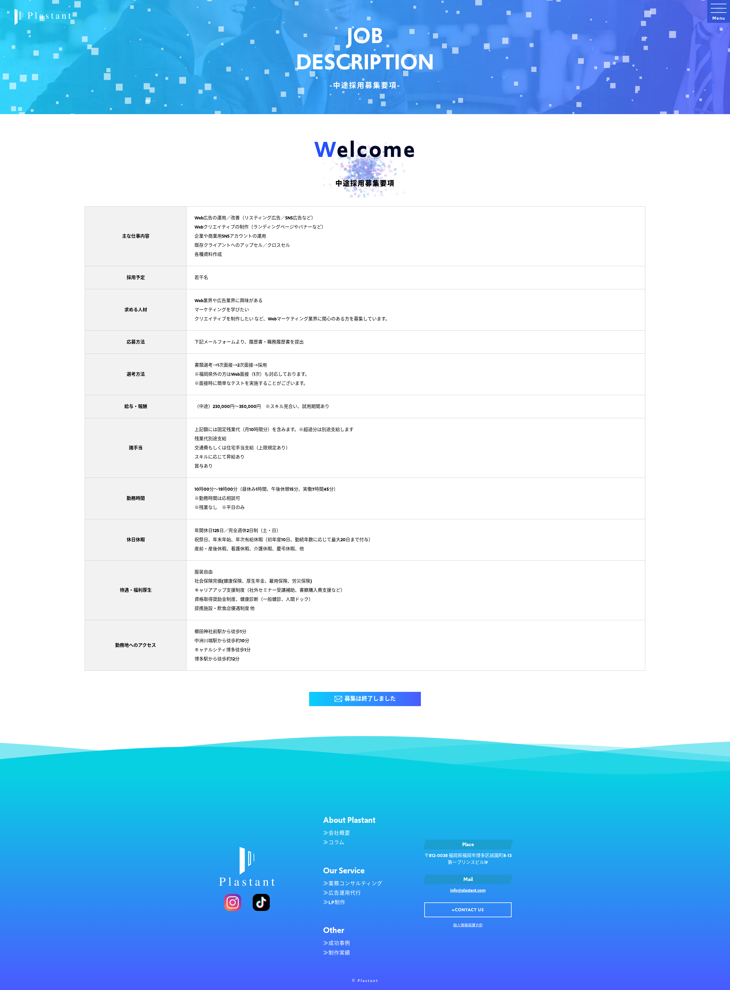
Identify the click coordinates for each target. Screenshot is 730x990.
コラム (336, 842)
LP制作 (336, 902)
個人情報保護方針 (468, 925)
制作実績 (339, 952)
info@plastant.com (468, 890)
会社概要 (339, 833)
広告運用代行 (344, 893)
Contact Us (468, 910)
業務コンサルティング (355, 883)
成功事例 (339, 943)
